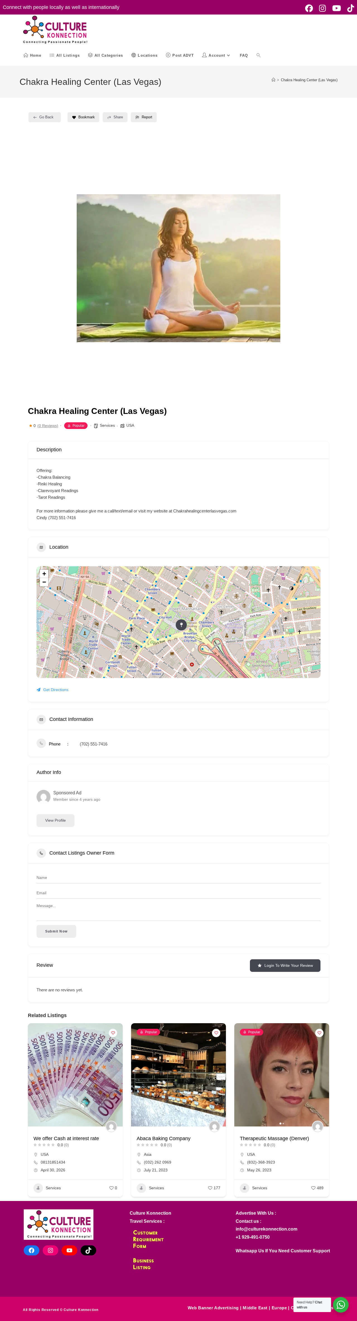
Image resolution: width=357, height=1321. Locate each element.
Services (107, 425)
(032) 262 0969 (157, 1162)
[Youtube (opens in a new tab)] (336, 8)
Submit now (56, 931)
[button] (138, 1075)
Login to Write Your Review (288, 965)
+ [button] (44, 573)
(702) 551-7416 (93, 744)
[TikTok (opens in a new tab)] (349, 8)
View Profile (55, 820)
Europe (279, 1307)
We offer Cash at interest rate (66, 1138)
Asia (147, 1154)
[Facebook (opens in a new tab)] (309, 8)
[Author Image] (111, 1126)
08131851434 (53, 1162)
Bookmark (86, 117)
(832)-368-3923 (261, 1162)
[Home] (273, 80)
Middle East (255, 1307)
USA (130, 425)
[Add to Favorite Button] (113, 1033)
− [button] (44, 582)
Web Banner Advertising (213, 1307)
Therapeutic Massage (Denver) (274, 1138)
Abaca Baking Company (163, 1138)
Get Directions (55, 689)
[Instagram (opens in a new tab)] (322, 8)
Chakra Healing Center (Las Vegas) (309, 80)
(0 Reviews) (47, 426)
